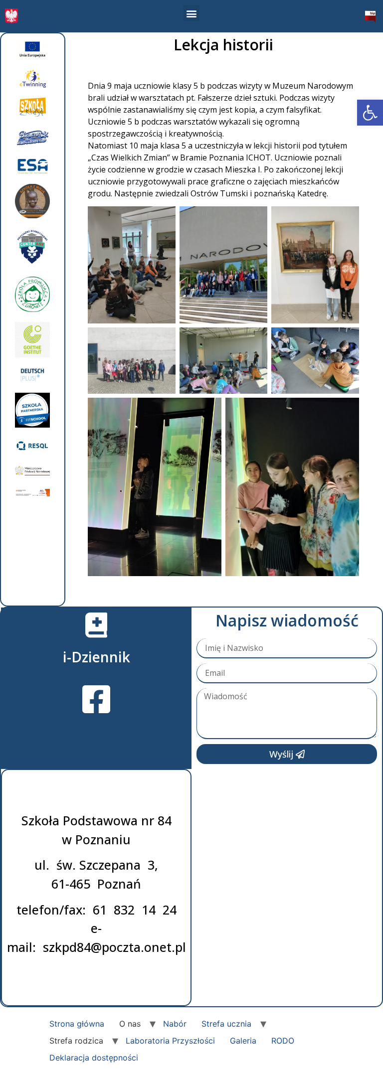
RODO (282, 1041)
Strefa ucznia (226, 1024)
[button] (370, 113)
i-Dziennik (96, 656)
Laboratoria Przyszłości (170, 1041)
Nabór (175, 1024)
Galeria (243, 1041)
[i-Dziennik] (96, 625)
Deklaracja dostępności (93, 1058)
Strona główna (76, 1024)
